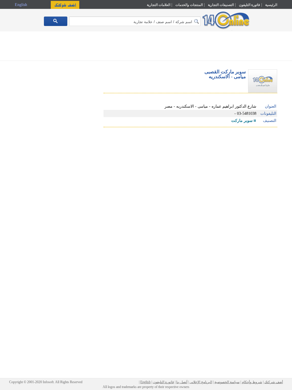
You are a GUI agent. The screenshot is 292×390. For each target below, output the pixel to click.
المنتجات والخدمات (189, 5)
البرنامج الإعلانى (201, 382)
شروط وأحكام (252, 382)
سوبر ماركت (242, 120)
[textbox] (134, 21)
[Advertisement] (146, 47)
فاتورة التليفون (249, 5)
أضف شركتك (273, 382)
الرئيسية (271, 5)
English (21, 5)
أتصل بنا (181, 382)
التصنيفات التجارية (221, 5)
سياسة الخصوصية (227, 382)
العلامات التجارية (158, 5)
